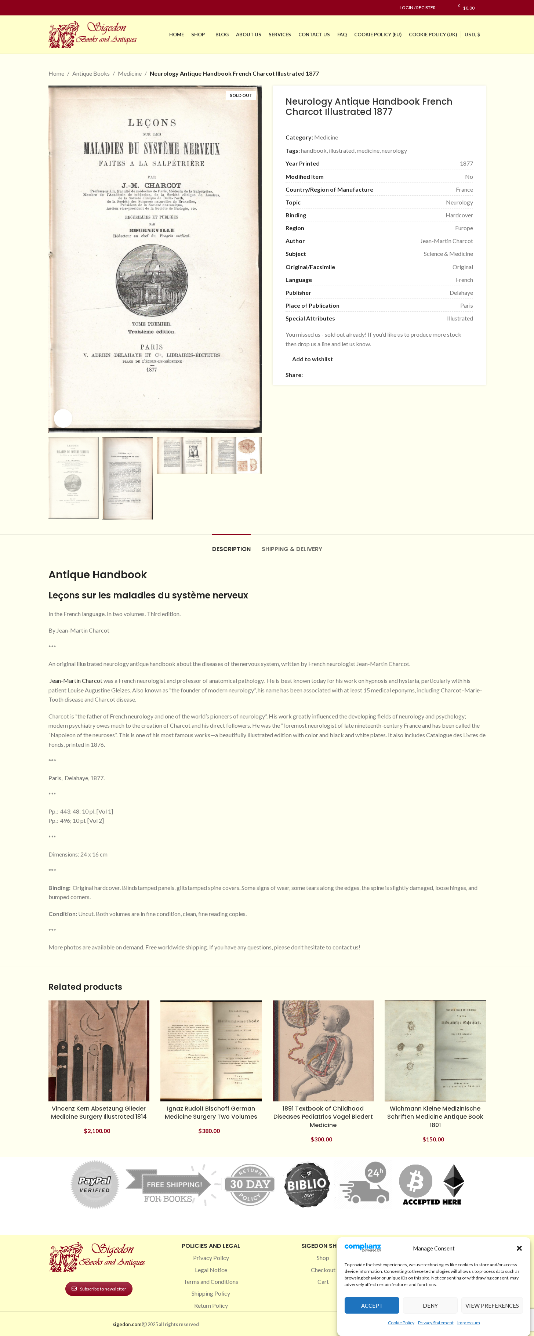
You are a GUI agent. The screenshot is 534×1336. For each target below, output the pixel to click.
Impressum (468, 1322)
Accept (372, 1305)
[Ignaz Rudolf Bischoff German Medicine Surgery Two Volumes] (211, 1051)
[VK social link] (368, 375)
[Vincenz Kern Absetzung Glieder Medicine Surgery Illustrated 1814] (99, 1051)
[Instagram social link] (61, 8)
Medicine (130, 73)
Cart (323, 1281)
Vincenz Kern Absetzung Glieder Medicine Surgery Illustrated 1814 (99, 1112)
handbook (314, 150)
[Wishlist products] (445, 7)
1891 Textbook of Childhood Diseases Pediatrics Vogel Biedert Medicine (323, 1116)
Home (56, 73)
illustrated (342, 150)
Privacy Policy (211, 1257)
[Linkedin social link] (79, 8)
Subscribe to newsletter (103, 1289)
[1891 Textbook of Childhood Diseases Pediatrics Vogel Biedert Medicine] (323, 1051)
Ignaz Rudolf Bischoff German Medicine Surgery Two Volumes (211, 1112)
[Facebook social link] (52, 8)
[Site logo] (94, 33)
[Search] (484, 7)
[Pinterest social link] (70, 8)
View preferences (492, 1305)
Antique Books (91, 73)
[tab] (231, 545)
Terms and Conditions (211, 1281)
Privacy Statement (436, 1322)
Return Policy (211, 1305)
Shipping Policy (211, 1293)
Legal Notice (211, 1269)
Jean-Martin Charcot (75, 680)
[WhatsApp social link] (360, 375)
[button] (519, 1248)
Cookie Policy (401, 1322)
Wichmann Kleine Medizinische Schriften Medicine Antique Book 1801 (435, 1116)
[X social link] (316, 375)
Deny (430, 1305)
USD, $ (472, 34)
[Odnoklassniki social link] (351, 375)
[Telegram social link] (377, 375)
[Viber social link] (386, 375)
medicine (368, 150)
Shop (323, 1257)
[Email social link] (324, 375)
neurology (394, 150)
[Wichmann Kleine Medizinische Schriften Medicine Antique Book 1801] (435, 1051)
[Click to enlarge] (63, 418)
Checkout (323, 1269)
